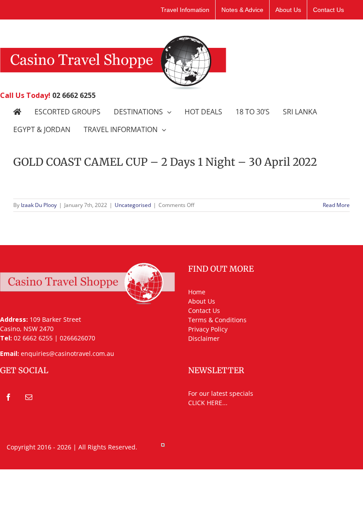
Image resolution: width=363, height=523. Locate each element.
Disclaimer (204, 338)
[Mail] (28, 397)
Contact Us (204, 310)
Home (196, 292)
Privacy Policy (208, 329)
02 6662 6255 (74, 95)
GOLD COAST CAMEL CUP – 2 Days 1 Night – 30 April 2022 (165, 162)
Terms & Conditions (217, 320)
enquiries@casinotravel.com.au (67, 353)
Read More (336, 205)
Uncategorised (133, 205)
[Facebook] (8, 397)
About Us (201, 301)
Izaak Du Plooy (39, 205)
